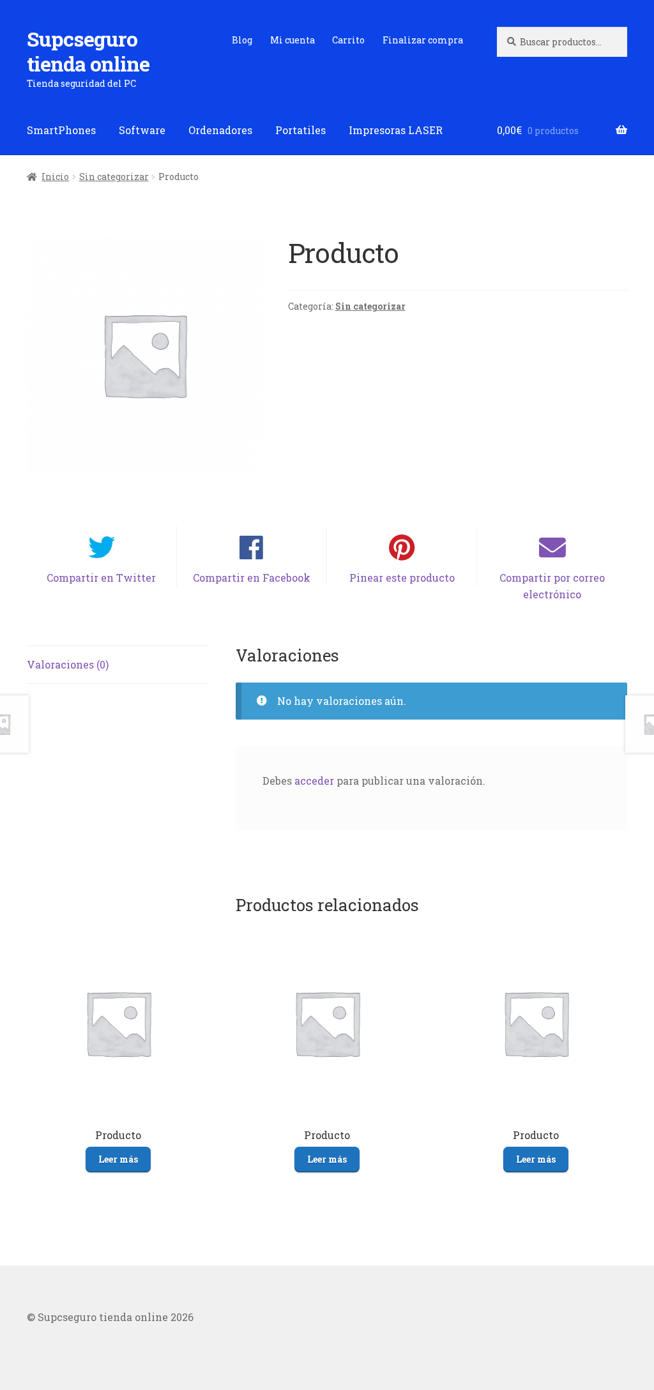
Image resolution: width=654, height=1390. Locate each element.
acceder (314, 780)
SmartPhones (61, 130)
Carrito (348, 40)
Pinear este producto (402, 577)
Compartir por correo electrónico (552, 586)
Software (142, 130)
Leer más (118, 1159)
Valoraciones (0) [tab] (68, 664)
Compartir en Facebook (251, 577)
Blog (242, 40)
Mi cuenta (292, 40)
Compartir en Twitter (101, 577)
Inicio (55, 176)
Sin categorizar (114, 176)
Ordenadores (220, 130)
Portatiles (300, 130)
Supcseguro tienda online (88, 51)
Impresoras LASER (396, 130)
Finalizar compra (423, 40)
